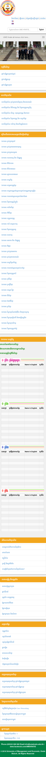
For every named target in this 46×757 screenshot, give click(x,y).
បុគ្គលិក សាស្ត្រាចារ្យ (8, 597)
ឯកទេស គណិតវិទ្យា (8, 207)
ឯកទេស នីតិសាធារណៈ (9, 169)
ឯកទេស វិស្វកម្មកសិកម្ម (9, 323)
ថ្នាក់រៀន (4, 647)
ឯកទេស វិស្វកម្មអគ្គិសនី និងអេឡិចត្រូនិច (14, 317)
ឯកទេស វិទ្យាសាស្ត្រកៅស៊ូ (9, 328)
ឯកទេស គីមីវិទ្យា (7, 213)
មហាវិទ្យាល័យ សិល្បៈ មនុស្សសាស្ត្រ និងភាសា (15, 113)
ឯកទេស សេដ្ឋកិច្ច (7, 180)
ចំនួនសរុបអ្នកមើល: (12, 738)
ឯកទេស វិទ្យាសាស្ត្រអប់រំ (9, 273)
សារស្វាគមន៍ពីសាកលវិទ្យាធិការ (11, 547)
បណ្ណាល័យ (5, 631)
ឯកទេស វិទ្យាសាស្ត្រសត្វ (9, 229)
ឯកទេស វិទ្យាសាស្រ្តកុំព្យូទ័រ (10, 202)
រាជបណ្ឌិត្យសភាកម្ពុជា (9, 719)
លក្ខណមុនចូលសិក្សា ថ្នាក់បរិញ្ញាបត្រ (13, 687)
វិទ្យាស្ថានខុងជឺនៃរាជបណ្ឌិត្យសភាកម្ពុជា (14, 714)
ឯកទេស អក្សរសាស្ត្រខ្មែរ (9, 185)
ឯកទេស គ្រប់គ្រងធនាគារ (9, 251)
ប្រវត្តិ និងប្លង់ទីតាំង (8, 563)
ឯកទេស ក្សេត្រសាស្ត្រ (8, 218)
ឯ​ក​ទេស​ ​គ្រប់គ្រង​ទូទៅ (8, 141)
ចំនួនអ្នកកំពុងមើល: (11, 734)
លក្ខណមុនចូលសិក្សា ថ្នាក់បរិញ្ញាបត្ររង (14, 692)
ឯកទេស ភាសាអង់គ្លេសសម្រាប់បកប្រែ (13, 268)
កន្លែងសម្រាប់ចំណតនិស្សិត (10, 664)
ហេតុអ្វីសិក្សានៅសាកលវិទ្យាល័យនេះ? (13, 569)
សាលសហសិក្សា (7, 653)
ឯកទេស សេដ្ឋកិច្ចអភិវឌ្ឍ (9, 262)
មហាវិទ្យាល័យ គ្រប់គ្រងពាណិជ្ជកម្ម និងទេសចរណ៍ (17, 102)
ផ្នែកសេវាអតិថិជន (7, 603)
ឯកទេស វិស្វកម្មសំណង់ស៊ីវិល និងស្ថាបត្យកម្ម (15, 312)
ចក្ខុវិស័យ (5, 558)
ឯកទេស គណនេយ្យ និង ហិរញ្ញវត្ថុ (12, 158)
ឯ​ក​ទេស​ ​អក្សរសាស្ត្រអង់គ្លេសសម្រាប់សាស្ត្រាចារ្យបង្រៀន (19, 191)
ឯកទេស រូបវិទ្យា (6, 306)
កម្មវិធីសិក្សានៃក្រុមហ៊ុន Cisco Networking (15, 708)
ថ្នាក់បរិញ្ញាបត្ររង (7, 85)
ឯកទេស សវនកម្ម (7, 235)
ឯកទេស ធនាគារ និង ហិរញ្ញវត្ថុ (11, 240)
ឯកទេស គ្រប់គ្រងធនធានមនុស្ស (11, 147)
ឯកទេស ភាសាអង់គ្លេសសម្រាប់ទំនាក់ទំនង (14, 196)
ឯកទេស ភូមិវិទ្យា (7, 279)
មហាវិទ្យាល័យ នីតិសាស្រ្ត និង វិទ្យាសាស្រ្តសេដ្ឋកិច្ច (16, 107)
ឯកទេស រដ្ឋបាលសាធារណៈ (10, 174)
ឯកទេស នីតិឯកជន (7, 163)
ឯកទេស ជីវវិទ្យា (6, 295)
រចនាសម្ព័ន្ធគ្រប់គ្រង (8, 586)
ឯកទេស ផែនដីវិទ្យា (7, 301)
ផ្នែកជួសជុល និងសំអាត (9, 614)
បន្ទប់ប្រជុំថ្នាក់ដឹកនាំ (8, 642)
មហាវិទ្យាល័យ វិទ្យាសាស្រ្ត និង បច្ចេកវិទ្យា (14, 118)
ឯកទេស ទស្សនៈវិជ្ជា (8, 290)
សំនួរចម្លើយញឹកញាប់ (32, 18)
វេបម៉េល (43, 18)
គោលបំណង (6, 552)
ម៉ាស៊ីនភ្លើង (5, 658)
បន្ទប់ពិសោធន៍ (6, 636)
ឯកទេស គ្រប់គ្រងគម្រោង (9, 152)
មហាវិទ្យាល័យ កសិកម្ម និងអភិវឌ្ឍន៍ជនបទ (14, 124)
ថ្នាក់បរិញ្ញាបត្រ (6, 79)
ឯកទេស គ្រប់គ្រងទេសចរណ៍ (10, 257)
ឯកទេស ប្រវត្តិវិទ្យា (7, 284)
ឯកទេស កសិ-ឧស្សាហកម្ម (9, 224)
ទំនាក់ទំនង (15, 18)
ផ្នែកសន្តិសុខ (6, 608)
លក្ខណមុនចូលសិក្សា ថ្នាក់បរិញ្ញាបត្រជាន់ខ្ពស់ (15, 681)
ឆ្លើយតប (22, 18)
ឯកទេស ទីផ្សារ (6, 246)
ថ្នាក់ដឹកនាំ (5, 592)
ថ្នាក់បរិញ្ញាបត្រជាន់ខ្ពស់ (8, 74)
